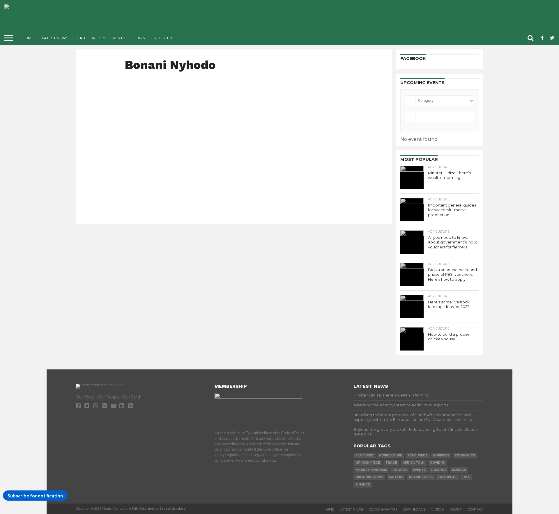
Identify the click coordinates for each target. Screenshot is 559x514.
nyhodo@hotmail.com (259, 190)
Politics (438, 470)
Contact (475, 509)
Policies (399, 470)
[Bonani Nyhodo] (126, 79)
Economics (465, 455)
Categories (89, 37)
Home (28, 37)
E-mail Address (252, 181)
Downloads (414, 509)
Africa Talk (413, 463)
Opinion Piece (367, 463)
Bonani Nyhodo (185, 89)
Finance (362, 484)
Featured (364, 455)
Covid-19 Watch (383, 509)
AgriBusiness (421, 477)
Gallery (396, 477)
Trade (391, 463)
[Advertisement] (325, 17)
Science (459, 470)
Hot (466, 477)
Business (441, 455)
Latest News (55, 37)
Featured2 (418, 455)
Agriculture (390, 455)
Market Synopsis (371, 470)
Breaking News (369, 477)
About (456, 509)
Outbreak (447, 477)
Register (163, 37)
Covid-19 (437, 463)
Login (139, 37)
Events (117, 37)
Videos (437, 509)
